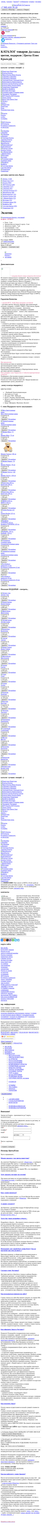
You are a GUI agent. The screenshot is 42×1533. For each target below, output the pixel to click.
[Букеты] (4, 113)
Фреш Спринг (5, 649)
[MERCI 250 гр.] (6, 501)
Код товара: (4, 240)
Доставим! (13, 94)
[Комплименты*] (7, 145)
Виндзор (4, 703)
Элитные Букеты (6, 139)
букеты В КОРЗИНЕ (15, 1062)
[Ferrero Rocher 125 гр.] (8, 512)
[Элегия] (4, 638)
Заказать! (4, 247)
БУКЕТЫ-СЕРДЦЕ (15, 1067)
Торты (9, 97)
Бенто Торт (14, 99)
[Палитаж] (4, 692)
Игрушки (12, 90)
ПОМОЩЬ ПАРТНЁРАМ (17, 1108)
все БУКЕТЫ (13, 1059)
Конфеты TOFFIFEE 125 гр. (10, 524)
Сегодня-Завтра (6, 167)
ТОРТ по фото (13, 1073)
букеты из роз (5, 951)
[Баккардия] (5, 757)
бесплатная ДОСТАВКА (9, 995)
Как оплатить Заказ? (8, 1403)
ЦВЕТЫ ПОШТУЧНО (16, 1057)
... (1, 111)
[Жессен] (4, 737)
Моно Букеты (16, 75)
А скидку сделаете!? (8, 1204)
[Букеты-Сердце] (7, 148)
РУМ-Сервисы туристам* (9, 984)
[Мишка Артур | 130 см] (8, 474)
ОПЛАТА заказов (7, 993)
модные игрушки (6, 960)
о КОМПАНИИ (14, 1099)
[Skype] (15, 940)
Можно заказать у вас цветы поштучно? (15, 1158)
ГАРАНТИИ (13, 1090)
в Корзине (12, 78)
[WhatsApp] (13, 940)
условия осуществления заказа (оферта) (18, 1014)
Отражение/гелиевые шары (10, 544)
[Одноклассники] (5, 940)
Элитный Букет (18, 80)
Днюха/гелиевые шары (8, 424)
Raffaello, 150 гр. (6, 533)
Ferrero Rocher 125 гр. (8, 513)
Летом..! (3, 103)
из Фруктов (4, 127)
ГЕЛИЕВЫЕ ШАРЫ (15, 1076)
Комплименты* (6, 146)
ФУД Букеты (15, 96)
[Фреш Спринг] (6, 647)
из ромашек (4, 974)
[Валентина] (5, 629)
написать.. (8, 39)
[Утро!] (3, 674)
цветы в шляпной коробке (9, 953)
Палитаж (4, 694)
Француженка (5, 604)
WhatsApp (22, 1198)
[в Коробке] (5, 131)
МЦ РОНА (14, 1032)
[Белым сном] (5, 766)
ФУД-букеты (5, 124)
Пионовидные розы (7, 110)
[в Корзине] (5, 134)
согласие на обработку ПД (18, 1016)
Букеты (10, 73)
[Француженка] (6, 602)
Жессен (3, 739)
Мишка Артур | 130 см (8, 475)
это (2, 241)
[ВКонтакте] (2, 940)
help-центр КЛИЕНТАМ (9, 997)
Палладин (4, 748)
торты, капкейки (6, 979)
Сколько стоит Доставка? (10, 1270)
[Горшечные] (5, 169)
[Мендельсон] (6, 656)
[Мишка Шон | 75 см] (8, 433)
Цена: (3, 245)
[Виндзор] (4, 701)
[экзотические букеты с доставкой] (13, 217)
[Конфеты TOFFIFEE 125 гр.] (8, 522)
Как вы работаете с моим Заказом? (13, 1474)
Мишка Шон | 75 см (7, 435)
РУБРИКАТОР (10, 1053)
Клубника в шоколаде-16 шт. (10, 580)
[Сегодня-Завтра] (7, 166)
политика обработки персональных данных (15, 1013)
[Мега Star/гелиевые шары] (8, 412)
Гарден (3, 667)
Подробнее (12, 419)
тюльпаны (4, 967)
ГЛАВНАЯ (12, 1081)
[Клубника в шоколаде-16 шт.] (8, 578)
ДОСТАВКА (13, 1087)
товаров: (3, 26)
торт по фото (5, 983)
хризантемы (5, 969)
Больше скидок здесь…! (9, 1215)
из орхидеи (4, 972)
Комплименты (17, 82)
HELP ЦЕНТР (9, 1050)
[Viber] (10, 940)
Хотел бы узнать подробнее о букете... (14, 1218)
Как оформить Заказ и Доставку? (12, 1329)
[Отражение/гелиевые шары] (8, 542)
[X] (7, 940)
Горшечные (14, 87)
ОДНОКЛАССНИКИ (8, 1034)
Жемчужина (5, 613)
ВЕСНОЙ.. (4, 948)
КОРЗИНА (8, 1052)
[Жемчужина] (5, 611)
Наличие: (4, 243)
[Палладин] (5, 747)
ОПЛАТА (12, 1088)
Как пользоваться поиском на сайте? (14, 1294)
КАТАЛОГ (8, 1048)
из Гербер (4, 118)
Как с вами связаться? (9, 1193)
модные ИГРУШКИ (15, 1074)
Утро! (3, 676)
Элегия (3, 640)
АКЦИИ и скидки (7, 986)
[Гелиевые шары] (7, 159)
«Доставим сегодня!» (8, 1180)
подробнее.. (30, 885)
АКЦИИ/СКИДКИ (6, 1094)
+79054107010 (17, 1043)
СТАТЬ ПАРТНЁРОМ (16, 1101)
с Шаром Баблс (6, 153)
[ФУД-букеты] (6, 122)
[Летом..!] (4, 101)
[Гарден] (4, 665)
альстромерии (5, 965)
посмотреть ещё (14, 247)
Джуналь (4, 712)
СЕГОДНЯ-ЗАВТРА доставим (19, 1078)
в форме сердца (6, 958)
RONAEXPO (5, 1032)
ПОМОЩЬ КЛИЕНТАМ (17, 1106)
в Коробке (12, 76)
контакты (4, 1000)
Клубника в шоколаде (8, 125)
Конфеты (12, 89)
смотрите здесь (19, 888)
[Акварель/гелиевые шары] (8, 553)
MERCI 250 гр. (6, 502)
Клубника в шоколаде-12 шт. (10, 567)
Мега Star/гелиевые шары (9, 414)
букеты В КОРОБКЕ (15, 1060)
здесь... (29, 1511)
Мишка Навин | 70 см (8, 465)
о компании (5, 990)
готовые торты (6, 981)
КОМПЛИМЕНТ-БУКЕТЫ (18, 1064)
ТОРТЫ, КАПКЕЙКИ (16, 1069)
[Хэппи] (4, 683)
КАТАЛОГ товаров (7, 950)
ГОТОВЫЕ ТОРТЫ (15, 1071)
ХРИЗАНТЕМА (8, 241)
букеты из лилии (6, 970)
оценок (4, 415)
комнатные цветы (7, 957)
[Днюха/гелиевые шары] (8, 423)
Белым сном (5, 768)
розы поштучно (6, 962)
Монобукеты (5, 143)
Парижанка (4, 721)
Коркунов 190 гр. (6, 484)
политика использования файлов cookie (18, 1017)
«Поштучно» (28, 1162)
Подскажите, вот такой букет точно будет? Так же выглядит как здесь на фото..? (18, 1249)
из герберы (4, 964)
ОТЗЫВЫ (12, 1085)
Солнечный (5, 730)
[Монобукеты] (6, 141)
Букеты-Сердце (18, 83)
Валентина (4, 631)
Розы (2, 108)
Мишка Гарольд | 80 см (8, 454)
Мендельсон (5, 658)
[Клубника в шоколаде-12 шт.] (8, 565)
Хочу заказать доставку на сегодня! (13, 1174)
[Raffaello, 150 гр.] (7, 531)
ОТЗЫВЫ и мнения (7, 988)
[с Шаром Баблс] (6, 152)
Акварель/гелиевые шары (9, 555)
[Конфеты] (4, 162)
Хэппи (3, 685)
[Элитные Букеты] (7, 138)
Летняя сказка (5, 622)
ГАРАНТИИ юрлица (8, 991)
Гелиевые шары (18, 92)
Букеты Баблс (16, 85)
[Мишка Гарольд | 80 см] (8, 452)
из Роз (3, 117)
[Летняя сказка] (6, 620)
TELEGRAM (23, 1032)
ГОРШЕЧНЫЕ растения (17, 1066)
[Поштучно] (5, 104)
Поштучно (13, 71)
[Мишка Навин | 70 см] (8, 463)
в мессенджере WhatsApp (10, 1483)
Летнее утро (5, 595)
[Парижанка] (5, 719)
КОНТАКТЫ (13, 1102)
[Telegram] (18, 940)
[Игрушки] (5, 155)
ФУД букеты (5, 976)
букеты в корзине (6, 955)
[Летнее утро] (5, 593)
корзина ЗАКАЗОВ (7, 998)
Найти (22, 64)
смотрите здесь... (22, 1126)
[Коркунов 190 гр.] (7, 483)
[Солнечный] (5, 728)
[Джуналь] (4, 710)
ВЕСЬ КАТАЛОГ (14, 1055)
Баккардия (4, 759)
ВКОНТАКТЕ (33, 1032)
